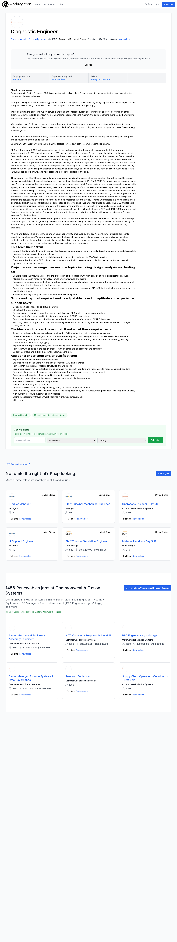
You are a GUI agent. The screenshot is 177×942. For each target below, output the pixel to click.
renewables (124, 39)
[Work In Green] (16, 4)
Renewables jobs (21, 415)
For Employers (151, 4)
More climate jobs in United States (49, 415)
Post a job (168, 4)
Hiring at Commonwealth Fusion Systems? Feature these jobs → (34, 612)
